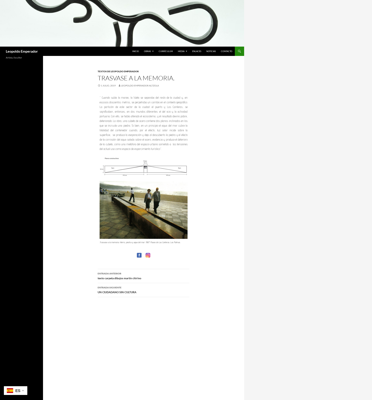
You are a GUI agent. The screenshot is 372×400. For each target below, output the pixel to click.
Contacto (226, 51)
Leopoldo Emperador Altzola (140, 85)
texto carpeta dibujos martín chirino (119, 276)
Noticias (211, 51)
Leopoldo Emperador (22, 51)
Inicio (135, 51)
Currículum (166, 51)
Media (181, 51)
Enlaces (196, 51)
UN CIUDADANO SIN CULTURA (117, 290)
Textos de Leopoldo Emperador (118, 71)
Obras (147, 51)
